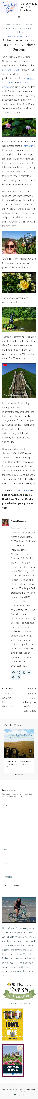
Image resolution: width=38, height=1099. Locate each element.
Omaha (27, 36)
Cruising (25, 1086)
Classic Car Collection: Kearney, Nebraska (8, 697)
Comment (9, 805)
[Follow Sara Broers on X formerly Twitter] (18, 672)
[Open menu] (19, 17)
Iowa (32, 1086)
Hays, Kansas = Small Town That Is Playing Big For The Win (19, 764)
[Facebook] (15, 1094)
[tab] (15, 774)
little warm (27, 145)
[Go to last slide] (7, 751)
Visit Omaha (24, 490)
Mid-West (11, 36)
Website (7, 876)
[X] (19, 1094)
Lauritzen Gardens (11, 69)
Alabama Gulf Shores (12, 1086)
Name (6, 849)
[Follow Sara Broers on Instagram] (23, 672)
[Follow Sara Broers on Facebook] (13, 672)
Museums (20, 36)
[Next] (30, 751)
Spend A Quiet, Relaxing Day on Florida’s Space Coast (29, 699)
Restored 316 (20, 1091)
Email (6, 862)
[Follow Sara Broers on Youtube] (29, 672)
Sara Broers (18, 521)
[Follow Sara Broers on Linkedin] (13, 677)
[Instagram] (23, 1094)
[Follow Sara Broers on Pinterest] (18, 677)
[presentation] (19, 743)
